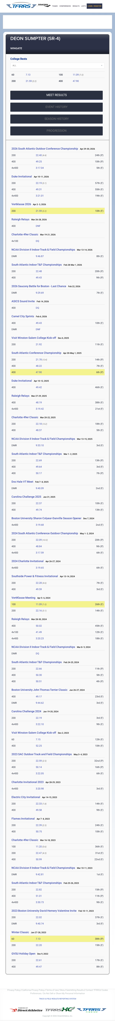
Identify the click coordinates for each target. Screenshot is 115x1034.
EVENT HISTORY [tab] (57, 107)
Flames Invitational (23, 818)
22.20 (39, 945)
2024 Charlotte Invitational (28, 561)
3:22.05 (40, 773)
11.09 (76, 74)
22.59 (39, 760)
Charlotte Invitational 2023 (28, 782)
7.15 (38, 739)
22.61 (39, 960)
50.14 (39, 767)
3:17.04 (40, 167)
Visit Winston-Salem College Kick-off (34, 337)
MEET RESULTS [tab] (56, 95)
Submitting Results (75, 990)
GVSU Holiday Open (23, 953)
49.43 (39, 277)
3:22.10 (40, 724)
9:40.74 (40, 923)
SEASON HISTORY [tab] (56, 119)
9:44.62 (40, 702)
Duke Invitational (22, 176)
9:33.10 (40, 445)
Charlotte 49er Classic (25, 234)
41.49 (39, 632)
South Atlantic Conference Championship (36, 352)
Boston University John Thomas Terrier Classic (39, 689)
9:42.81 (40, 874)
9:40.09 (40, 488)
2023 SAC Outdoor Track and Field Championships (42, 754)
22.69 (39, 460)
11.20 (39, 846)
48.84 (39, 546)
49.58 (39, 810)
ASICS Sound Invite (23, 301)
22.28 (39, 582)
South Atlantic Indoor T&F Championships (37, 264)
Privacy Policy (13, 990)
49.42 (39, 387)
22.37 (39, 503)
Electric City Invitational (26, 797)
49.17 (39, 696)
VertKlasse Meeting (23, 597)
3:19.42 (40, 408)
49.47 (39, 966)
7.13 (28, 74)
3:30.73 (40, 902)
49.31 (39, 189)
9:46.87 (40, 256)
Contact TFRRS (93, 990)
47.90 (76, 81)
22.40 (39, 155)
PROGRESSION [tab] (56, 130)
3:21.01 (40, 195)
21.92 (39, 344)
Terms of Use (52, 990)
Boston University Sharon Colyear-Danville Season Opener (46, 518)
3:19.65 (40, 567)
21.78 (39, 359)
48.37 (39, 430)
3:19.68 (40, 524)
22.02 (39, 917)
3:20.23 (40, 638)
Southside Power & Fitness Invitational (35, 576)
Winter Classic (20, 932)
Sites (62, 990)
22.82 (39, 889)
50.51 (39, 681)
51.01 (39, 895)
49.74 (39, 509)
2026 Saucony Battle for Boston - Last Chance (39, 286)
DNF (38, 226)
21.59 (29, 81)
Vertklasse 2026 (21, 204)
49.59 (39, 589)
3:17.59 (40, 552)
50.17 (39, 473)
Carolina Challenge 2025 (26, 496)
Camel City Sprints (23, 316)
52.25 (39, 745)
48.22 (39, 365)
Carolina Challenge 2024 (26, 711)
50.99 (39, 859)
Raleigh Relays (20, 219)
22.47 (39, 853)
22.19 (39, 183)
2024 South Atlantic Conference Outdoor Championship (45, 533)
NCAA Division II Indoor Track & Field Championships (43, 249)
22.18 (39, 423)
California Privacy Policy (33, 990)
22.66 (39, 668)
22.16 (39, 610)
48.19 (39, 402)
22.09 (39, 539)
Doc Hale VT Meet (22, 481)
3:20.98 (40, 788)
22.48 (39, 271)
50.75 (39, 831)
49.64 (39, 466)
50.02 (39, 625)
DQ (37, 241)
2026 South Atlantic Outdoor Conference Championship (45, 148)
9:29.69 (40, 292)
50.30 (39, 675)
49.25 (39, 161)
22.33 (39, 803)
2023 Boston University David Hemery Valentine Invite (44, 910)
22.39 (39, 825)
